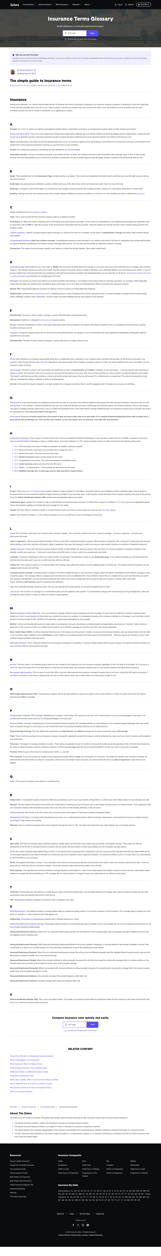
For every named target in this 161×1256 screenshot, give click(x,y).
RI (106, 1194)
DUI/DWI (44, 362)
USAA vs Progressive (114, 1173)
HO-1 (16, 446)
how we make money (34, 61)
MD (134, 1191)
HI (107, 1191)
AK (75, 1191)
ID (110, 1191)
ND (90, 1194)
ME (130, 1191)
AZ (79, 1191)
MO (59, 1194)
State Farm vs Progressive (68, 1173)
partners (23, 58)
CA (85, 1191)
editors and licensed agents (114, 58)
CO (88, 1191)
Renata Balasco (26, 70)
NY (83, 1194)
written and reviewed (79, 58)
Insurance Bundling (17, 1189)
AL (72, 1191)
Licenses (85, 1235)
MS (148, 1191)
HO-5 (16, 460)
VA (129, 1194)
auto (50, 320)
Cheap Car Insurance (29, 1107)
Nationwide (134, 1165)
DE (98, 1191)
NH (73, 1194)
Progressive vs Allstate (139, 1173)
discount (141, 194)
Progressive (62, 1165)
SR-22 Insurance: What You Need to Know (26, 1064)
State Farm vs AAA (137, 1169)
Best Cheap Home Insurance (21, 1181)
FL (101, 1191)
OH (94, 1194)
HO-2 (16, 450)
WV (136, 1194)
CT (91, 1191)
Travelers (109, 1165)
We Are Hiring (85, 1214)
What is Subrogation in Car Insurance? (25, 1060)
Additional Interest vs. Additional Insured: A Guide (29, 1072)
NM (80, 1194)
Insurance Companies (69, 1155)
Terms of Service (64, 1235)
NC (87, 1194)
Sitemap (13, 1193)
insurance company (39, 212)
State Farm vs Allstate (90, 1169)
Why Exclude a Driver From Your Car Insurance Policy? (31, 1088)
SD (112, 1194)
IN (115, 1191)
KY (124, 1191)
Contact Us (100, 1214)
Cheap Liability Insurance (19, 1161)
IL (112, 1191)
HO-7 (16, 467)
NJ (77, 1194)
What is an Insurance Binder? (21, 1091)
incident (23, 129)
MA (137, 1191)
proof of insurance (33, 491)
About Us (60, 1214)
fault (66, 150)
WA (132, 1194)
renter (107, 194)
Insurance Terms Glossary (68, 1107)
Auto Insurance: (64, 1191)
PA (104, 1194)
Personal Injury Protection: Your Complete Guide (28, 1068)
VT (126, 1194)
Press (72, 1214)
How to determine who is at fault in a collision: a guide (31, 1084)
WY (142, 1194)
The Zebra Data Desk (18, 1197)
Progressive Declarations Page (22, 1076)
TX (119, 1194)
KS (121, 1191)
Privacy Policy (76, 1235)
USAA (60, 1161)
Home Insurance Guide (18, 1173)
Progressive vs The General (89, 1174)
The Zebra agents (124, 502)
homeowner (98, 194)
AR (82, 1191)
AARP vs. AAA (63, 1169)
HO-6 (16, 464)
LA (127, 1191)
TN (116, 1194)
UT (122, 1194)
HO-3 (16, 453)
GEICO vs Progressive (114, 1169)
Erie (107, 1161)
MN (144, 1191)
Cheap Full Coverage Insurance (22, 1165)
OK (97, 1194)
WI (139, 1194)
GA (104, 1191)
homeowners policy (42, 294)
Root (84, 1161)
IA (118, 1191)
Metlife (133, 1161)
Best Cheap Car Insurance (20, 1177)
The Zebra (106, 510)
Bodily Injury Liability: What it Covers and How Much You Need (34, 1080)
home (44, 320)
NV (70, 1194)
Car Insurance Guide (48, 1107)
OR (100, 1194)
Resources (15, 1155)
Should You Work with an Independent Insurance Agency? (32, 1056)
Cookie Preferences (96, 1235)
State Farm (86, 1165)
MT (63, 1194)
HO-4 (16, 457)
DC (95, 1191)
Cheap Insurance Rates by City (21, 1185)
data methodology (140, 58)
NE (67, 1194)
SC (109, 1194)
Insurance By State (68, 1185)
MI (141, 1191)
